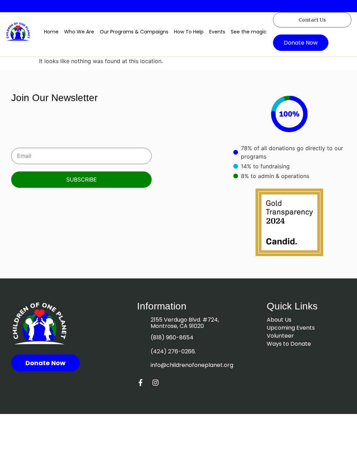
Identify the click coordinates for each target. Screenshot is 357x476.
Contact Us (312, 20)
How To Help (189, 31)
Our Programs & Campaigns (134, 31)
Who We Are (79, 31)
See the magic (249, 31)
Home (51, 31)
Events (217, 31)
